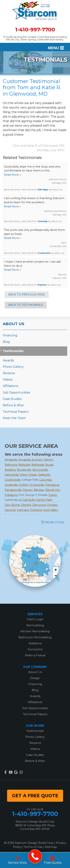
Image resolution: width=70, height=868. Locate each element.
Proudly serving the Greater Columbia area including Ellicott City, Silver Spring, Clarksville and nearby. (35, 38)
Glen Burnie (12, 505)
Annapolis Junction (30, 459)
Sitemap (51, 847)
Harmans (23, 510)
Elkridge (43, 189)
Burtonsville (40, 469)
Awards (8, 360)
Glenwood (39, 505)
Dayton (42, 284)
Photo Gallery (13, 367)
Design (35, 678)
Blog (6, 342)
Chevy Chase (28, 474)
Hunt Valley (50, 510)
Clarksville (44, 474)
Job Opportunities (16, 392)
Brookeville (24, 469)
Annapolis (11, 459)
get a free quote (35, 795)
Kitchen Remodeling (35, 631)
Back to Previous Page (26, 294)
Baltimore (11, 464)
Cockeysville (13, 479)
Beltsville (24, 464)
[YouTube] (10, 772)
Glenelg (42, 221)
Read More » (12, 174)
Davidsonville (13, 490)
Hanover (10, 510)
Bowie (49, 464)
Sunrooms (35, 649)
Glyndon (52, 505)
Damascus (52, 485)
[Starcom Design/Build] (35, 856)
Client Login (35, 619)
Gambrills (29, 500)
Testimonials (13, 351)
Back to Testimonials (25, 305)
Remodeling (35, 625)
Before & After (13, 405)
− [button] (56, 575)
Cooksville (44, 253)
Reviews (9, 373)
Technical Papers (15, 411)
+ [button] (56, 569)
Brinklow (10, 469)
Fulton (53, 495)
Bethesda (37, 464)
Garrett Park (44, 500)
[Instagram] (21, 772)
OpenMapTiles (26, 582)
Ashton (48, 459)
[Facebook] (5, 772)
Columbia (45, 479)
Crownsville (37, 485)
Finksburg (11, 495)
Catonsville (12, 474)
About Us (13, 324)
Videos (8, 379)
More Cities (54, 522)
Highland (36, 510)
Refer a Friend (35, 655)
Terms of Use (33, 847)
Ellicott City (52, 490)
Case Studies (12, 399)
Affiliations (10, 386)
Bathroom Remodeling (35, 637)
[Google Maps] (16, 772)
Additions (35, 643)
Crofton (24, 485)
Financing (10, 335)
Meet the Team (14, 418)
